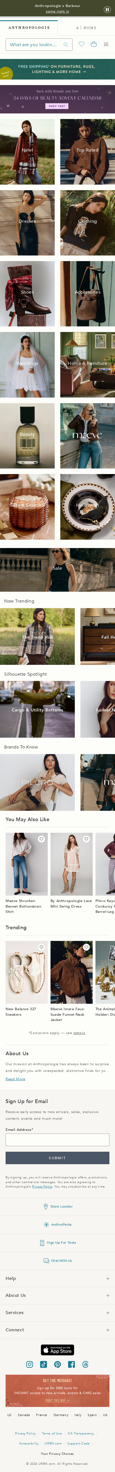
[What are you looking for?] (65, 45)
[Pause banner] (107, 10)
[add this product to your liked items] (41, 839)
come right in (57, 11)
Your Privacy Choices (57, 1454)
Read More (15, 1079)
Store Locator (62, 1206)
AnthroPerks (61, 1224)
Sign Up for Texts (61, 1243)
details (79, 1033)
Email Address (19, 1129)
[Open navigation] (106, 44)
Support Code (79, 1443)
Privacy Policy (42, 1186)
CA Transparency (81, 1433)
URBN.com (53, 1443)
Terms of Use (52, 1433)
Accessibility (29, 1443)
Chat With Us (61, 1261)
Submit (57, 1158)
